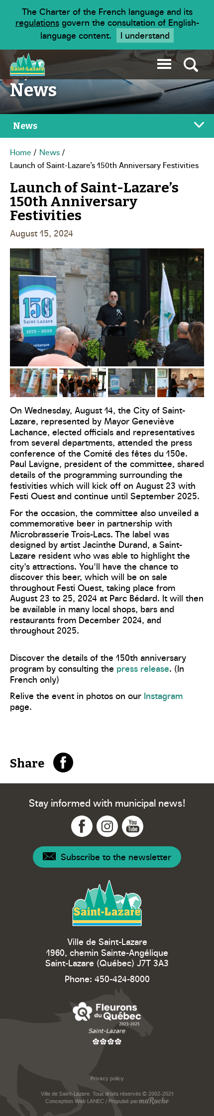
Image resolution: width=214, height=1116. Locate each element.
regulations (37, 22)
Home (20, 151)
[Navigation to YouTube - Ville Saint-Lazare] (132, 826)
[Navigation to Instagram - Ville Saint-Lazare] (107, 826)
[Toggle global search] (191, 64)
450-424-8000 (122, 978)
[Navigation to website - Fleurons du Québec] (107, 1023)
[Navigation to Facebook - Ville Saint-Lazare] (82, 826)
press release (142, 668)
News (49, 151)
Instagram (163, 695)
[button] (164, 62)
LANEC (95, 1101)
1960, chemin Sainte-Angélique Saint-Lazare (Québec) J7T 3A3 (107, 957)
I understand (145, 35)
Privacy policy (107, 1078)
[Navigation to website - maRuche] (153, 1101)
